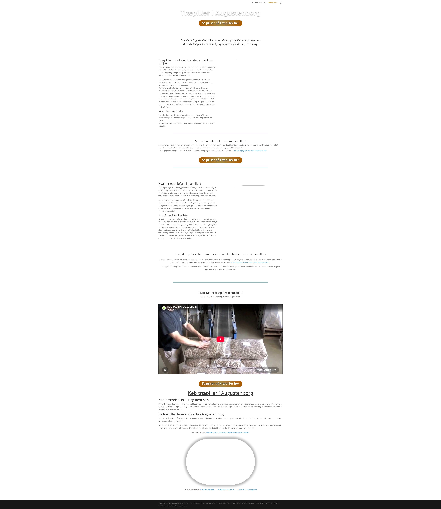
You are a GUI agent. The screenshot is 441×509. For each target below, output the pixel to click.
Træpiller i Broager (207, 489)
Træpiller (272, 2)
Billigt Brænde (257, 2)
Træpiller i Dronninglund (247, 489)
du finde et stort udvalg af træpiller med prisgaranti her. (227, 432)
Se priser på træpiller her (220, 23)
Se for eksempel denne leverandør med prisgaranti (250, 262)
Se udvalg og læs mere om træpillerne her (250, 150)
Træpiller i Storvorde (226, 489)
